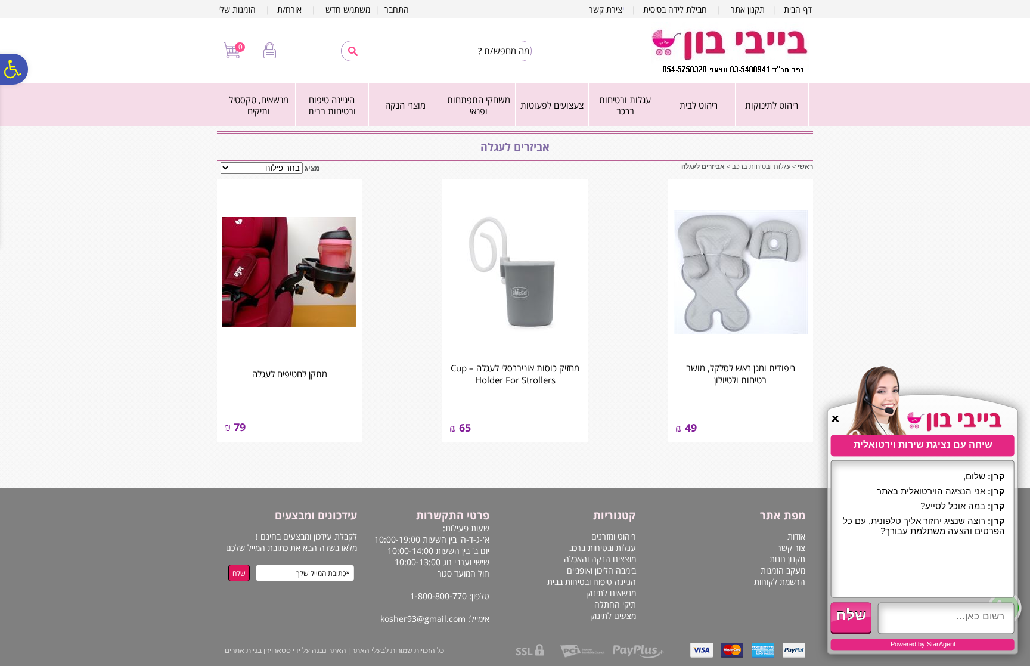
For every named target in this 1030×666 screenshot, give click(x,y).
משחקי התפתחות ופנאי (478, 105)
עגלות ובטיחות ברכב (625, 105)
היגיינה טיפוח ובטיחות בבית (332, 105)
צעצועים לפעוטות (552, 105)
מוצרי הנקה (405, 105)
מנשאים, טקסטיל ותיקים (258, 105)
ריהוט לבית (699, 105)
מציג (312, 168)
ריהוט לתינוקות (771, 105)
